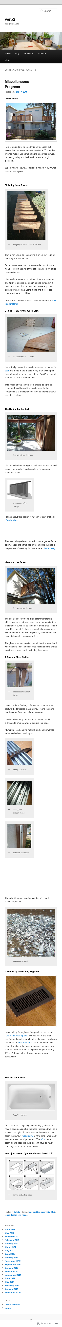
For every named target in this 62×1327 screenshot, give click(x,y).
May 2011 (9, 1281)
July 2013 (9, 1250)
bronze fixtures (25, 1042)
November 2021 (13, 1236)
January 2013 (11, 1257)
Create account (12, 1304)
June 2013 (10, 1253)
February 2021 (12, 1239)
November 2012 (13, 1261)
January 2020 (11, 1243)
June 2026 (10, 1229)
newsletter (28, 53)
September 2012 (13, 1264)
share (8, 59)
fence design (50, 548)
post (7, 370)
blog (17, 53)
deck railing (34, 1211)
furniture (42, 53)
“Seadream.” (27, 1135)
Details (17, 1211)
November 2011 (13, 1271)
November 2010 (13, 1292)
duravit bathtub (48, 1211)
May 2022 (9, 1233)
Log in (8, 1307)
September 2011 (13, 1274)
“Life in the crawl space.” (16, 1035)
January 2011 (11, 1288)
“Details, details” (12, 520)
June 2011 (10, 1278)
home (8, 53)
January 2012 (11, 1267)
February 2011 (12, 1285)
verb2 (10, 19)
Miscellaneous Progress (17, 84)
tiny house (23, 1214)
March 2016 (10, 1246)
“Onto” (44, 1139)
